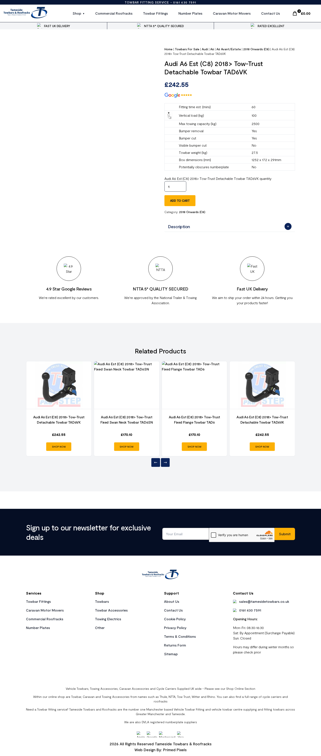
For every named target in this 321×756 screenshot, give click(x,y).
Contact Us (270, 13)
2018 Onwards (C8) (256, 49)
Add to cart (180, 200)
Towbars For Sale (187, 49)
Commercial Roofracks (114, 13)
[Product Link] (59, 385)
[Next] (165, 462)
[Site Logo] (25, 13)
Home (168, 49)
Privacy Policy (175, 628)
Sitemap (171, 654)
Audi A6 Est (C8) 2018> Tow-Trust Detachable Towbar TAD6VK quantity (217, 178)
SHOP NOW (59, 446)
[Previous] (155, 462)
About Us (171, 601)
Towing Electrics (108, 619)
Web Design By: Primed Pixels (161, 749)
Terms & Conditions (180, 636)
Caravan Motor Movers (232, 13)
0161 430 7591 (184, 2)
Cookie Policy (175, 619)
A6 (212, 49)
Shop (76, 13)
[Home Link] (160, 575)
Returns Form (175, 645)
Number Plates (190, 13)
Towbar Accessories (111, 610)
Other (100, 628)
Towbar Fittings (155, 13)
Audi (205, 49)
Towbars (102, 601)
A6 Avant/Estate (228, 49)
